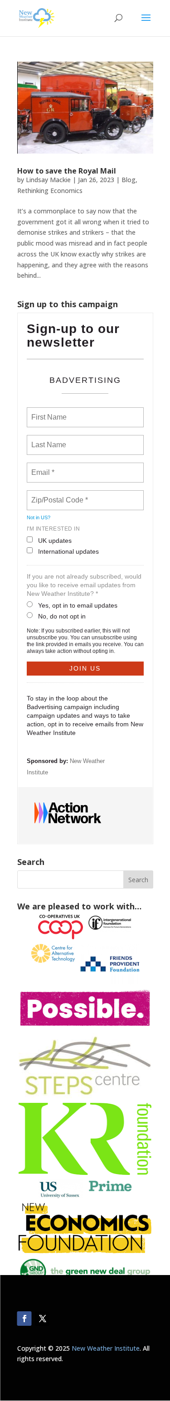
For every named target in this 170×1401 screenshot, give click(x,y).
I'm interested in (53, 529)
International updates (68, 551)
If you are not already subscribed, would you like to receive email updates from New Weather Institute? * (84, 585)
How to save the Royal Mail (66, 171)
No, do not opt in (62, 616)
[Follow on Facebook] (24, 1318)
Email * (42, 467)
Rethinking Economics (50, 190)
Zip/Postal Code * (57, 495)
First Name (48, 412)
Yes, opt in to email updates (77, 605)
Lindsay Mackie (48, 179)
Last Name (47, 439)
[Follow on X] (42, 1318)
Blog (128, 179)
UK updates (55, 540)
